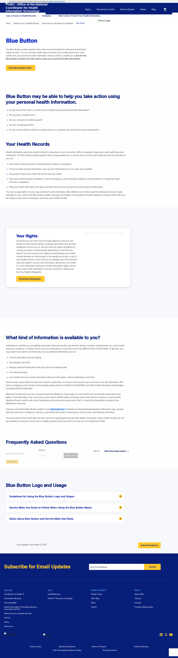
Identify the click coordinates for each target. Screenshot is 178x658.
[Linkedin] (160, 635)
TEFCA (7, 618)
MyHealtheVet (57, 409)
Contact (138, 603)
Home (8, 23)
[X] (165, 635)
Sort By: (96, 451)
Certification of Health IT (14, 594)
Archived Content (110, 650)
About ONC (139, 594)
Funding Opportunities (144, 607)
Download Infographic (30, 279)
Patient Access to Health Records (26, 23)
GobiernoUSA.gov (141, 647)
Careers (138, 598)
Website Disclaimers (67, 647)
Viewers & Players (98, 647)
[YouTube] (170, 635)
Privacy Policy (35, 647)
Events (94, 607)
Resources (8, 626)
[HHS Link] (46, 635)
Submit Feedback (149, 545)
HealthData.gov (54, 594)
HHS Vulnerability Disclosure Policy (67, 650)
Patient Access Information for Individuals (57, 23)
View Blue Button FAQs (20, 68)
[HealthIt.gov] (26, 9)
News (93, 603)
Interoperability (10, 603)
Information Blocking (12, 598)
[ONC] (23, 635)
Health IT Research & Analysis (60, 598)
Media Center (96, 594)
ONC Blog (95, 598)
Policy (6, 622)
